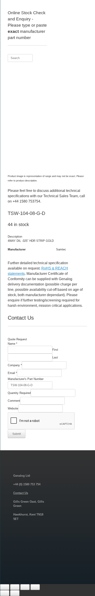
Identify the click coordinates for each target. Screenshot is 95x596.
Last (55, 357)
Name (12, 343)
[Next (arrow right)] (14, 593)
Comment (14, 400)
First (55, 349)
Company (15, 365)
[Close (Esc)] (35, 587)
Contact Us (20, 493)
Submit (16, 433)
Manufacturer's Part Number (26, 379)
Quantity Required (19, 393)
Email (12, 373)
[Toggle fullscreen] (14, 587)
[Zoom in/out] (4, 587)
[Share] (25, 587)
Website (13, 408)
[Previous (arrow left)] (4, 593)
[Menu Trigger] (84, 9)
